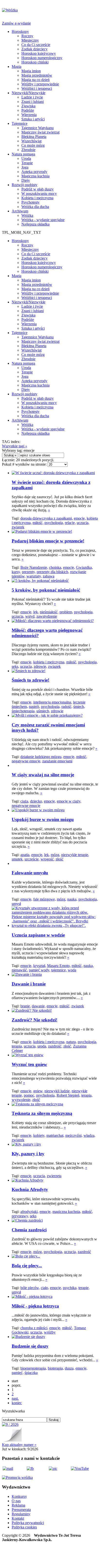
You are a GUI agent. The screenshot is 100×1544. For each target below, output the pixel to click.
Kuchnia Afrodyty (30, 1189)
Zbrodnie (28, 150)
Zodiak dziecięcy (34, 49)
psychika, (70, 1288)
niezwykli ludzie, (57, 1091)
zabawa (48, 576)
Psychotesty (30, 202)
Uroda (26, 158)
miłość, (38, 523)
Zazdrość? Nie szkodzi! (34, 1019)
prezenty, (29, 572)
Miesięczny (30, 40)
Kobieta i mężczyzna (37, 198)
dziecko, (36, 801)
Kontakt (18, 1518)
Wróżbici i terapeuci (36, 88)
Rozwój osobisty (24, 185)
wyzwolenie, (21, 1100)
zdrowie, (40, 666)
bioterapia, (56, 1368)
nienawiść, (20, 970)
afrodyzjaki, (29, 1212)
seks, (15, 666)
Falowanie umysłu (30, 872)
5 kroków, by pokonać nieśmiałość (46, 590)
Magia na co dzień (35, 80)
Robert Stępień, (68, 1095)
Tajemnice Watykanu (37, 128)
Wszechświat (31, 141)
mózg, (55, 855)
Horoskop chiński (35, 62)
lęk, (36, 612)
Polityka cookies (24, 1527)
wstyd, (30, 616)
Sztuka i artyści (33, 119)
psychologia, (54, 523)
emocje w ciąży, (69, 801)
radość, (66, 706)
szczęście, (32, 859)
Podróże (27, 110)
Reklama (18, 1505)
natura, (71, 1042)
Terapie (27, 163)
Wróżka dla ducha (35, 207)
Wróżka (27, 215)
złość (59, 859)
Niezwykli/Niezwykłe (28, 93)
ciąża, (24, 801)
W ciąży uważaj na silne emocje (43, 774)
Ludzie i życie (32, 97)
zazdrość (84, 1252)
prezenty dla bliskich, (53, 572)
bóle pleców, (30, 1288)
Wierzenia (29, 115)
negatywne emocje (26, 806)
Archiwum (20, 211)
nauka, (72, 899)
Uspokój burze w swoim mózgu (43, 819)
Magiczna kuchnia (35, 176)
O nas (16, 1501)
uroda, (42, 1046)
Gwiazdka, (84, 567)
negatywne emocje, (26, 761)
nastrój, (34, 706)
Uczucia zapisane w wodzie (38, 935)
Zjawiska (28, 106)
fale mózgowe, (44, 899)
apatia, (25, 855)
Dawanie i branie (29, 983)
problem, (66, 612)
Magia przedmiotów (36, 75)
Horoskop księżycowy (38, 53)
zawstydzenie (46, 616)
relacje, (70, 523)
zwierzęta (54, 1176)
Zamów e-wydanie (16, 23)
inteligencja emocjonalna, (52, 702)
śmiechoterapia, (23, 711)
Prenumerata (21, 1510)
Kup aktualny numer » (19, 1445)
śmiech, (79, 706)
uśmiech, (43, 711)
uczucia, (83, 523)
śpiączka (31, 1373)
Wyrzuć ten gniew (29, 1064)
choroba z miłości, (34, 1328)
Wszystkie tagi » (14, 446)
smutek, (18, 859)
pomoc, (29, 1095)
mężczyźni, (74, 1135)
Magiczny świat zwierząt (40, 132)
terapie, (84, 1288)
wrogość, (48, 859)
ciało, (45, 1288)
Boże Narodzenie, (34, 567)
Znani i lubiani (32, 101)
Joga (24, 167)
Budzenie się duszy (30, 1346)
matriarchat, (55, 1135)
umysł (16, 904)
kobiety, (39, 1135)
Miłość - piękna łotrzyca (35, 1306)
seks (33, 1216)
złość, (67, 1046)
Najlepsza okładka (35, 224)
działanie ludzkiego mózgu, (41, 757)
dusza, (70, 1368)
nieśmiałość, (49, 612)
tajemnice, (59, 970)
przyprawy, (20, 1216)
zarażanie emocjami (57, 761)
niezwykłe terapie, (75, 855)
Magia (16, 66)
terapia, (17, 1046)
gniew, (38, 1091)
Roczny (27, 36)
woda (72, 970)
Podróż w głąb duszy (37, 189)
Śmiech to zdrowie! (30, 680)
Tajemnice (19, 123)
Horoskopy (20, 31)
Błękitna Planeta (33, 137)
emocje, (80, 518)
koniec (17, 1403)
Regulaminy (21, 1514)
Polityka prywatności (28, 1523)
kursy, (16, 572)
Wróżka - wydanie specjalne (43, 220)
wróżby (50, 1332)
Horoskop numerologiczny (41, 58)
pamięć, (18, 1373)
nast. (15, 1398)
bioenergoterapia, (33, 1368)
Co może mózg (33, 145)
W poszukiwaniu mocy (39, 193)
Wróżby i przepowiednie (40, 84)
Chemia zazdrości (29, 1229)
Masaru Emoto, (59, 966)
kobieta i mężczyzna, (49, 662)
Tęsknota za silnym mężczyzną (42, 1113)
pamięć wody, (39, 970)
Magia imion (31, 71)
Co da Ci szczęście (35, 45)
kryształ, (39, 966)
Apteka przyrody (34, 172)
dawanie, (39, 1006)
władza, (89, 1135)
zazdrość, (55, 1046)
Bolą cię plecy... (27, 1265)
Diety (25, 180)
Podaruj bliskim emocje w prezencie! (48, 540)
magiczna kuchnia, (66, 1212)
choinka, (55, 567)
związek (18, 527)
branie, (25, 1006)
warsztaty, (34, 576)
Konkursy (19, 1496)
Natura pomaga (23, 154)
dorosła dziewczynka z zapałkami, (46, 518)
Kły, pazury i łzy (28, 1153)
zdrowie (57, 711)
